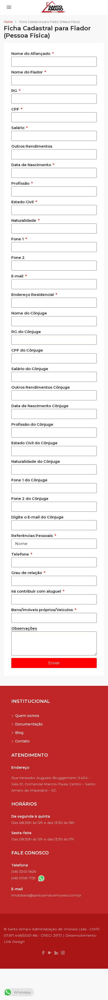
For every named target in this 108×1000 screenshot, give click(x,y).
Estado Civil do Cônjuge (34, 442)
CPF (15, 109)
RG (14, 90)
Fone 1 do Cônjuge (29, 480)
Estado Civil (23, 201)
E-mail (17, 276)
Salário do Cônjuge (29, 368)
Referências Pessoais (32, 535)
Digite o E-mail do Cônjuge (37, 517)
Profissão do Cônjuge (32, 424)
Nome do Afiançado (31, 53)
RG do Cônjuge (26, 331)
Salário (18, 127)
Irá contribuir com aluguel (36, 591)
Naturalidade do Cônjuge (35, 461)
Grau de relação (27, 572)
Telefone (20, 554)
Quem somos (27, 715)
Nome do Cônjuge (29, 313)
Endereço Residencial (33, 294)
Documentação (29, 724)
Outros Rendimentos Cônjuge (40, 387)
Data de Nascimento (31, 164)
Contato (22, 741)
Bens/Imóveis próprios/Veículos (42, 609)
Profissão (20, 183)
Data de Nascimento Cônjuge (40, 405)
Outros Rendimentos (31, 146)
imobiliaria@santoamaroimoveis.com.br (46, 895)
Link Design (14, 941)
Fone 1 (18, 239)
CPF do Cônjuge (27, 350)
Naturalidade (24, 220)
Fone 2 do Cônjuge (29, 498)
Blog (19, 732)
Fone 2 (18, 257)
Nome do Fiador (27, 72)
